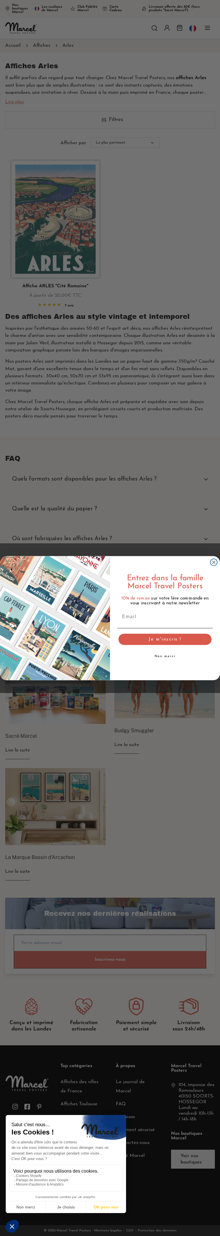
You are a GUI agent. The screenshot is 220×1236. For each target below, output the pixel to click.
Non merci (165, 656)
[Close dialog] (214, 562)
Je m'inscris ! (165, 639)
